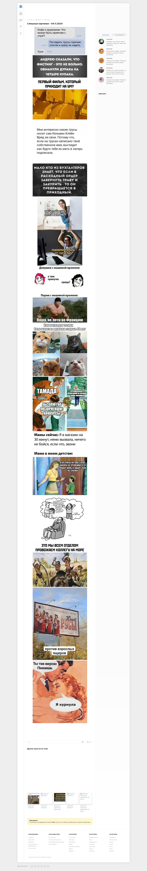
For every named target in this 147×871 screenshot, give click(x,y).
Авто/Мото (72, 837)
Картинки (47, 19)
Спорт (111, 842)
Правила (31, 842)
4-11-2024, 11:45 (31, 19)
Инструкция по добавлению (33, 845)
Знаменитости (93, 837)
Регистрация (52, 844)
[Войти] (20, 13)
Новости (91, 851)
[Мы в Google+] (41, 866)
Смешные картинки (31, 806)
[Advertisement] (60, 11)
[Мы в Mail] (48, 866)
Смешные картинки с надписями (57, 807)
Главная (30, 837)
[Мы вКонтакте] (31, 866)
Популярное (105, 35)
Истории (92, 844)
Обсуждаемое (119, 35)
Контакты (31, 839)
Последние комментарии (56, 842)
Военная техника (74, 846)
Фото (111, 846)
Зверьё (71, 851)
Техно (111, 844)
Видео (71, 844)
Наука (91, 848)
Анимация (72, 842)
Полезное (112, 837)
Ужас (111, 848)
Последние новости (55, 839)
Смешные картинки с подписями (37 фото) (84, 808)
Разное (111, 851)
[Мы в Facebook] (38, 866)
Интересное (93, 842)
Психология (113, 839)
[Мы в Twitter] (35, 866)
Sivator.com (37, 857)
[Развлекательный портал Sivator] (20, 6)
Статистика (31, 848)
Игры (90, 839)
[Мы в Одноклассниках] (45, 866)
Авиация (71, 839)
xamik (39, 19)
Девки (71, 848)
